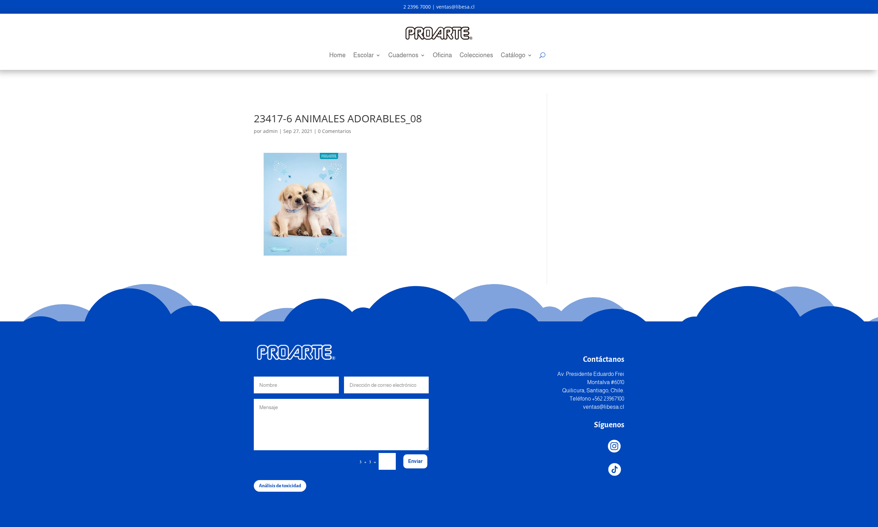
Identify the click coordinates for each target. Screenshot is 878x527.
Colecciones (476, 56)
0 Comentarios (334, 131)
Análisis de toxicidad (280, 485)
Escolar (363, 56)
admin (270, 131)
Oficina (442, 56)
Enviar (415, 461)
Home (337, 56)
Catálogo (513, 56)
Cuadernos (403, 56)
